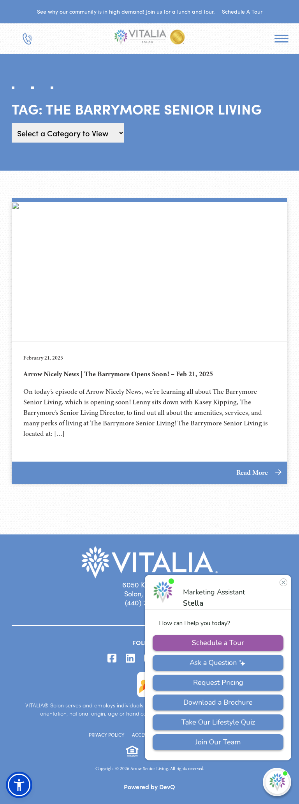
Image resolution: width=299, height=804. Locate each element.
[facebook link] (111, 658)
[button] (19, 785)
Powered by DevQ (149, 786)
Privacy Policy (106, 735)
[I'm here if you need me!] (277, 782)
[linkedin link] (130, 658)
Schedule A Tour (242, 11)
